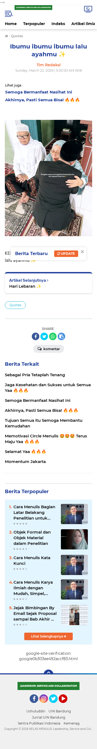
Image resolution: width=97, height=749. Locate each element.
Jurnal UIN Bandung (48, 717)
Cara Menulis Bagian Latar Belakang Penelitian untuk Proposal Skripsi (34, 512)
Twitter (56, 705)
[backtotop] (48, 674)
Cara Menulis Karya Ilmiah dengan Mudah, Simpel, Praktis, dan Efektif (33, 588)
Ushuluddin (35, 711)
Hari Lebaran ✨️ (25, 286)
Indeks (58, 23)
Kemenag (71, 723)
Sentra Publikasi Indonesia (39, 723)
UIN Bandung (59, 711)
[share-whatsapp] (53, 336)
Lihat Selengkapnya (47, 636)
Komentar (51, 349)
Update (67, 254)
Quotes (15, 305)
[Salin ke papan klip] (61, 336)
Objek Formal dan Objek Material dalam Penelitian (32, 537)
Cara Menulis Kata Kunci (31, 560)
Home (11, 23)
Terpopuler (34, 23)
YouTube (67, 705)
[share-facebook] (35, 336)
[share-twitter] (44, 336)
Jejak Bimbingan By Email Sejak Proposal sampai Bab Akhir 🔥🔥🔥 (35, 613)
